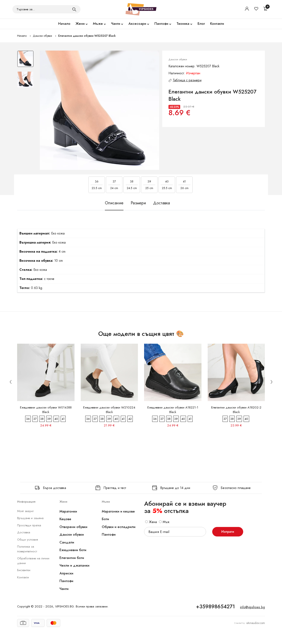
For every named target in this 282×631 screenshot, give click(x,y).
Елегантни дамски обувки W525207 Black (87, 36)
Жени (80, 23)
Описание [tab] (114, 203)
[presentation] (10, 381)
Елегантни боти (71, 557)
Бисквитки (23, 570)
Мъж (165, 522)
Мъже (98, 23)
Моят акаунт (25, 511)
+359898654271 (215, 606)
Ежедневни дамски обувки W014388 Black (46, 409)
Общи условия (27, 539)
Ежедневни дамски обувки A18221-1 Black (172, 409)
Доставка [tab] (161, 203)
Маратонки (68, 511)
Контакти (217, 23)
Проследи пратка (29, 525)
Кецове (65, 518)
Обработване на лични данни (33, 560)
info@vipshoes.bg (252, 607)
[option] (25, 61)
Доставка (23, 532)
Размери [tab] (138, 203)
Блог (201, 23)
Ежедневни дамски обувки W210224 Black (109, 409)
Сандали (66, 542)
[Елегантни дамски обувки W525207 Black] (99, 110)
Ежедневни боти (72, 549)
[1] (74, 9)
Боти (105, 518)
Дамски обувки (42, 36)
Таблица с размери (187, 80)
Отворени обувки (73, 526)
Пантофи (161, 23)
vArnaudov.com (255, 623)
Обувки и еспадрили (118, 526)
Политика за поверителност (27, 549)
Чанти (115, 23)
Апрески (66, 573)
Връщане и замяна (30, 518)
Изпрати (227, 531)
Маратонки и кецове (118, 511)
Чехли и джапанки (74, 565)
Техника (183, 23)
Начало (64, 23)
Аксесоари (137, 23)
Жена (152, 522)
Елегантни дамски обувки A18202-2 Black (236, 409)
